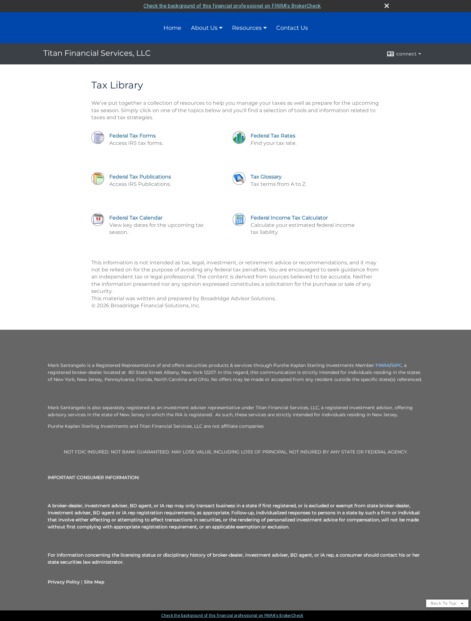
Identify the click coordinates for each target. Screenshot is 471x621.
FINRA (383, 365)
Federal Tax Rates (273, 136)
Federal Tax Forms (132, 136)
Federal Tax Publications (140, 177)
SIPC (396, 365)
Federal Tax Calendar (135, 218)
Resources (247, 27)
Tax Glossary (266, 177)
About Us (204, 27)
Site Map (94, 582)
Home (172, 27)
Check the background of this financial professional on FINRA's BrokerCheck (232, 6)
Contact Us (292, 27)
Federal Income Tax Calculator (289, 218)
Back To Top (444, 603)
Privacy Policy (64, 582)
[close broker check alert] (386, 5)
